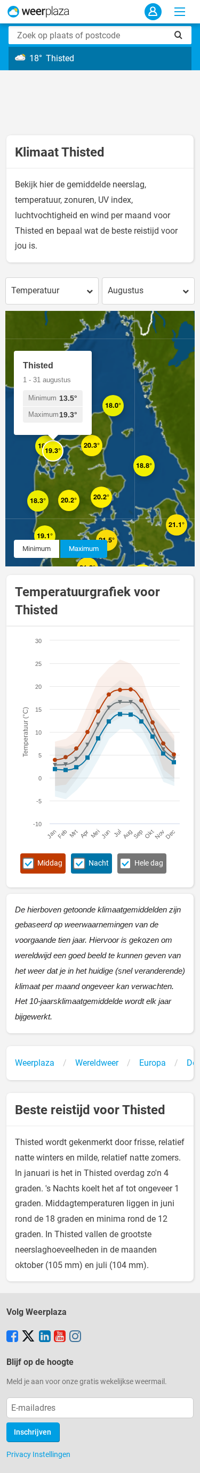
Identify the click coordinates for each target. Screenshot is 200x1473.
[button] (112, 508)
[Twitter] (28, 1337)
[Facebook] (12, 1337)
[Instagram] (75, 1337)
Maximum (84, 549)
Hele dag (148, 863)
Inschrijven (32, 1432)
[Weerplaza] (38, 12)
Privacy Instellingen (38, 1454)
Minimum (36, 549)
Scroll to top (182, 1455)
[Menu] (179, 11)
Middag (49, 863)
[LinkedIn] (45, 1337)
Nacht (99, 863)
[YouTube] (60, 1337)
